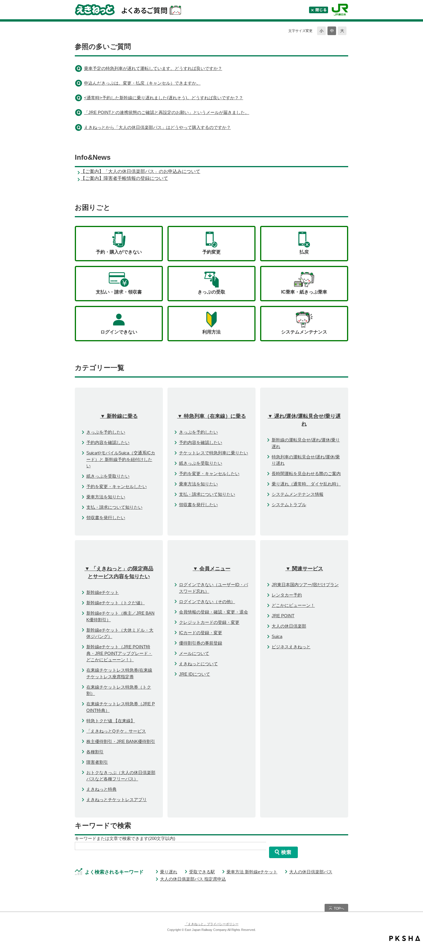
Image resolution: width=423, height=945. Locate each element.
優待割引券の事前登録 (200, 643)
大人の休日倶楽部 (289, 626)
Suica (277, 636)
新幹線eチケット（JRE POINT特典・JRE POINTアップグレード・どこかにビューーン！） (119, 653)
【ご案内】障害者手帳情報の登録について (124, 178)
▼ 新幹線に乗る (119, 416)
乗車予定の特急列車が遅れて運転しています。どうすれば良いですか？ (153, 68)
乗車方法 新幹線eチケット (251, 871)
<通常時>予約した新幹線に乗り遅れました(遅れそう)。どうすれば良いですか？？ (163, 97)
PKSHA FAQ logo (404, 938)
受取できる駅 (202, 871)
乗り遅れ (168, 871)
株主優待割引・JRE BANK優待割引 (120, 741)
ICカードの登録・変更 (200, 632)
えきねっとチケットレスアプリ (116, 799)
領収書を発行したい (105, 517)
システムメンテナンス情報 (297, 494)
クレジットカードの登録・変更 (209, 622)
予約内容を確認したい (107, 442)
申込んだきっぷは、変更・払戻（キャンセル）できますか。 (142, 83)
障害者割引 (97, 762)
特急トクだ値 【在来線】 (110, 720)
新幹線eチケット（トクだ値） (115, 602)
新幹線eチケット (102, 592)
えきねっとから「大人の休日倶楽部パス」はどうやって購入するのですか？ (157, 127)
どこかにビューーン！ (293, 605)
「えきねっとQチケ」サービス (116, 731)
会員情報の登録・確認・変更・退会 (213, 611)
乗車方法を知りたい (105, 496)
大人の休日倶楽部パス (310, 871)
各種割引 (95, 751)
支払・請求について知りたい (114, 507)
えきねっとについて (198, 663)
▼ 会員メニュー (211, 568)
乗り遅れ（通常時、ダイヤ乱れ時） (306, 483)
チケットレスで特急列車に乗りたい (213, 452)
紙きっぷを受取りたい (107, 476)
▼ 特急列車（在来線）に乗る (211, 416)
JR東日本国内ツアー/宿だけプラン (305, 584)
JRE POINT (283, 615)
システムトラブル (289, 504)
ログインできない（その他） (207, 601)
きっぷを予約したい (105, 432)
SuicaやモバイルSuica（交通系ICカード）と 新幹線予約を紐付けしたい (120, 459)
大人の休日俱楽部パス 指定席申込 (193, 879)
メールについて (194, 653)
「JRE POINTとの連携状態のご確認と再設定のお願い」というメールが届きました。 (166, 112)
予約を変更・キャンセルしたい (116, 486)
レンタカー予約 (287, 594)
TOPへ (339, 908)
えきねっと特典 (101, 789)
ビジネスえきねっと (291, 646)
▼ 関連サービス (304, 568)
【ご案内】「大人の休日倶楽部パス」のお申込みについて (140, 171)
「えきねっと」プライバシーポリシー (212, 924)
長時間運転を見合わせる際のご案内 (306, 473)
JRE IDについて (194, 674)
